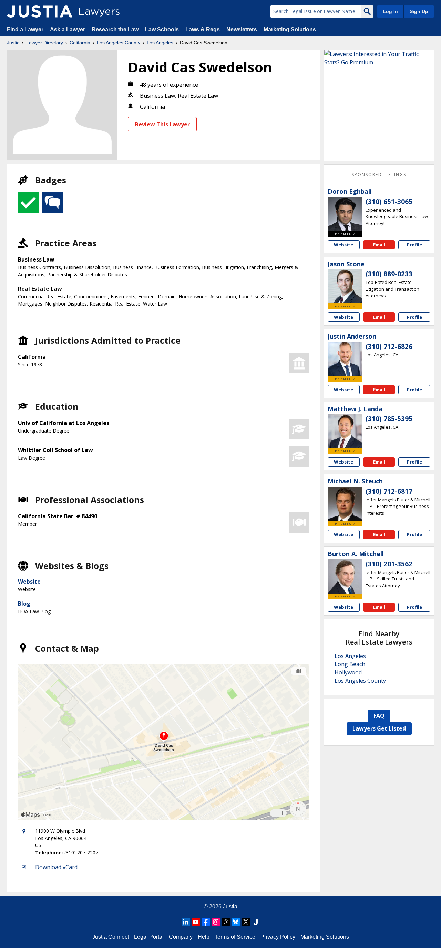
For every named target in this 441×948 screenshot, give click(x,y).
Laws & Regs (202, 29)
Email (379, 245)
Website (29, 581)
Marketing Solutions (290, 29)
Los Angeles (160, 42)
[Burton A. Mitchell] (345, 576)
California (80, 42)
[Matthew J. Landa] (345, 431)
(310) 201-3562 (389, 564)
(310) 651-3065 (389, 201)
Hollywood (348, 672)
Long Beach (350, 664)
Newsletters (241, 29)
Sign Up (419, 11)
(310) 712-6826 (389, 346)
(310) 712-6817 (389, 491)
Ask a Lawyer (68, 29)
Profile (414, 245)
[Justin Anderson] (345, 359)
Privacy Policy (277, 937)
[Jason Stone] (345, 286)
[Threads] (226, 922)
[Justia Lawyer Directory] (39, 11)
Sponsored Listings (379, 175)
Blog (24, 603)
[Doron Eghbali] (345, 214)
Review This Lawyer (162, 124)
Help (203, 937)
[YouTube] (196, 922)
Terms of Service (235, 937)
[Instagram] (216, 922)
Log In (390, 11)
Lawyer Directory (44, 42)
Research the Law (115, 29)
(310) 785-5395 (389, 418)
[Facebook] (206, 922)
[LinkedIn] (186, 922)
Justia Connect (110, 937)
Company (181, 937)
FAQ (378, 716)
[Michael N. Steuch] (345, 504)
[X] (246, 922)
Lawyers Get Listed (379, 728)
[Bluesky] (236, 922)
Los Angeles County (118, 42)
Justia (13, 42)
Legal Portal (149, 937)
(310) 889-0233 (389, 273)
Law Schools (162, 29)
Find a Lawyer (25, 29)
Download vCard (56, 867)
